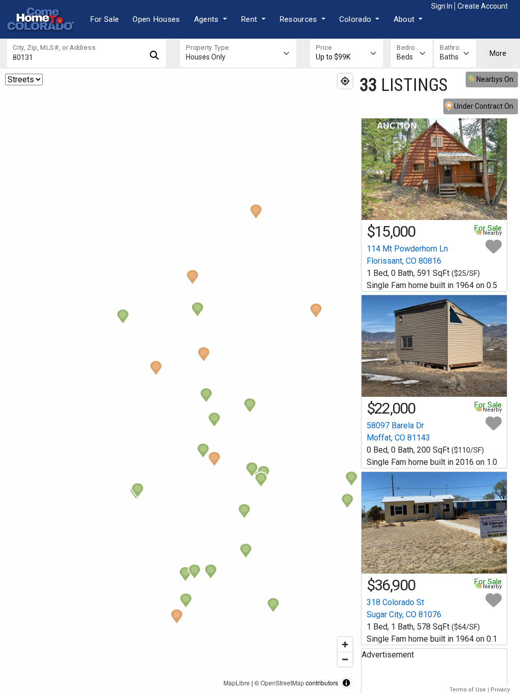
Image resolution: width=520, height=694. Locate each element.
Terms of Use (467, 689)
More (498, 53)
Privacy (500, 689)
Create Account (483, 6)
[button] (192, 277)
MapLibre (236, 682)
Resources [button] (299, 19)
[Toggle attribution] (346, 683)
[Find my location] (345, 81)
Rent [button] (250, 19)
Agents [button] (207, 19)
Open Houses (156, 19)
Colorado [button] (356, 19)
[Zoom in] (345, 644)
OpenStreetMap (282, 682)
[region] (179, 381)
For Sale (104, 19)
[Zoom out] (345, 659)
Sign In (441, 6)
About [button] (405, 19)
